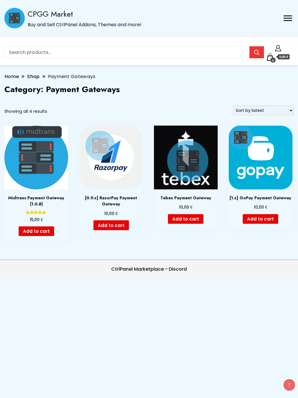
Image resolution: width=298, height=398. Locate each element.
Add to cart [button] (36, 231)
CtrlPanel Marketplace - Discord (149, 269)
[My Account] (278, 47)
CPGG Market (50, 14)
